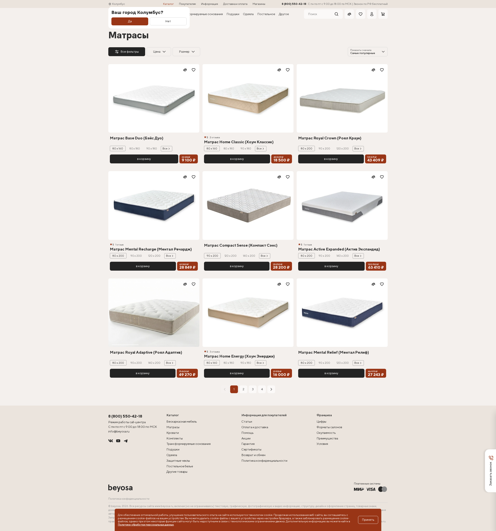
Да (130, 21)
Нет (168, 21)
